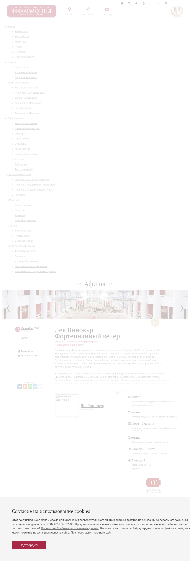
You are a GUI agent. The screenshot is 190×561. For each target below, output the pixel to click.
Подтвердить (29, 545)
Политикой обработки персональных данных (70, 528)
